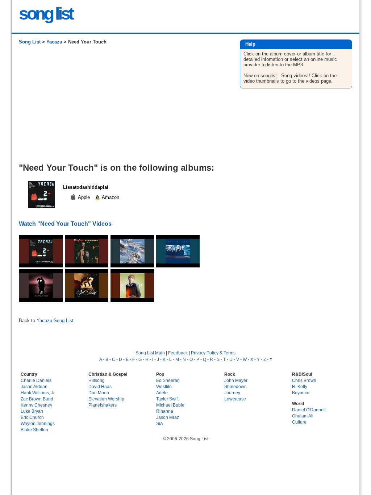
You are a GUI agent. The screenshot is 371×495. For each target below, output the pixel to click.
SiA (159, 423)
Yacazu (54, 42)
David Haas (100, 386)
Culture (299, 422)
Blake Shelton (34, 429)
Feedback (178, 352)
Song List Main (150, 352)
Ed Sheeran (168, 380)
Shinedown (235, 386)
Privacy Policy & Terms (213, 352)
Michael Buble (170, 405)
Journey (232, 392)
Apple (84, 197)
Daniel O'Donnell (309, 409)
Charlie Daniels (36, 380)
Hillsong (96, 380)
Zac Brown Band (37, 398)
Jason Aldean (34, 386)
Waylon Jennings (38, 423)
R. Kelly (299, 386)
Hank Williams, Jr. (38, 392)
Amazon (110, 197)
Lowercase (235, 398)
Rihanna (164, 411)
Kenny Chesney (36, 405)
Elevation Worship (106, 398)
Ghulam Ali (302, 415)
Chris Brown (304, 380)
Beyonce (300, 392)
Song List (30, 42)
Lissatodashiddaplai (85, 187)
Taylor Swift (167, 398)
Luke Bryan (32, 411)
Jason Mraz (167, 417)
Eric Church (32, 417)
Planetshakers (102, 405)
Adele (162, 392)
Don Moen (98, 392)
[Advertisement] (122, 106)
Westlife (164, 386)
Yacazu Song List (55, 320)
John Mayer (235, 380)
